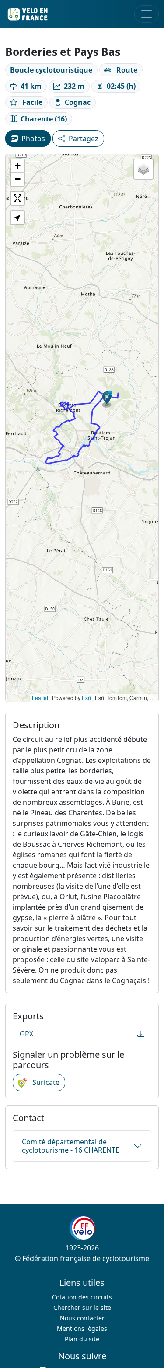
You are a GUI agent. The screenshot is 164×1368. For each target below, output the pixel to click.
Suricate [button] (45, 1082)
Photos (33, 138)
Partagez (83, 138)
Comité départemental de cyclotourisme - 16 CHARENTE (70, 1146)
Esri (86, 697)
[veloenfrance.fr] (27, 14)
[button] (107, 399)
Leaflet (40, 697)
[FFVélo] (82, 1228)
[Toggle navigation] (146, 14)
